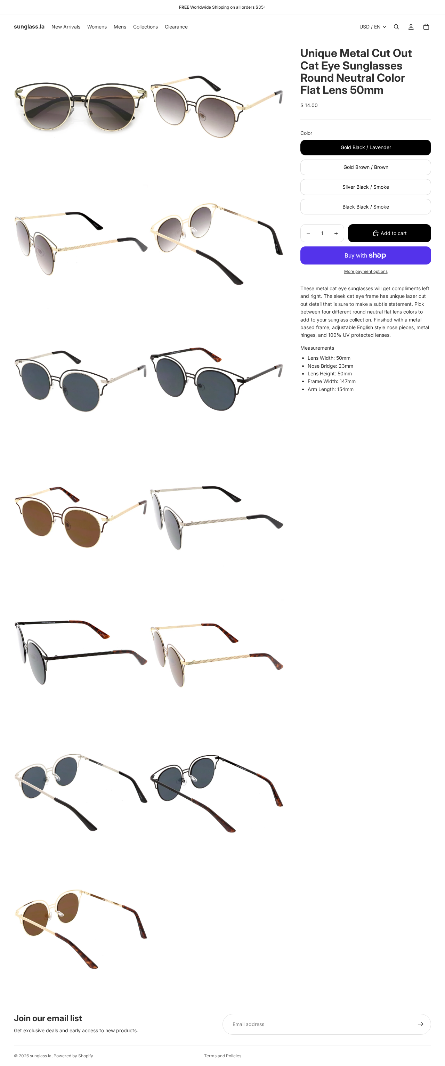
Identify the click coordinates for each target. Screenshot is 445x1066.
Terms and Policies (222, 1055)
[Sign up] (420, 1024)
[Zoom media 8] (216, 517)
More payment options (366, 271)
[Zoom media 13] (81, 928)
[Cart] (426, 26)
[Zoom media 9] (81, 655)
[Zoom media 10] (216, 655)
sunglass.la (40, 1055)
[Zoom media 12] (216, 792)
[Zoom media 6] (216, 380)
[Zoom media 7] (81, 517)
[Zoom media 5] (81, 380)
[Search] (396, 26)
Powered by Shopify (73, 1055)
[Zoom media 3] (81, 243)
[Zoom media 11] (81, 792)
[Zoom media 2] (216, 106)
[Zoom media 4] (216, 243)
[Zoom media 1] (81, 106)
